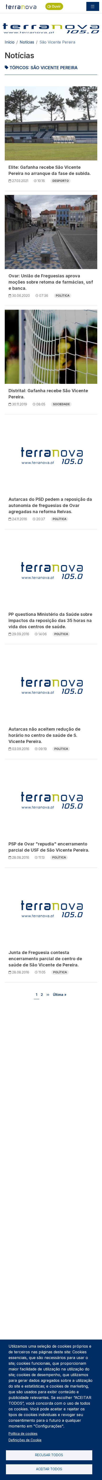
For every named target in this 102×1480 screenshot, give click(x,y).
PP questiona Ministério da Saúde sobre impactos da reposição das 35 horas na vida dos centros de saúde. (50, 620)
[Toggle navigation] (92, 6)
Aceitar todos (49, 1469)
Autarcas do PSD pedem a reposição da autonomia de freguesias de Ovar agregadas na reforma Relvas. (50, 505)
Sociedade (61, 404)
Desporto (60, 181)
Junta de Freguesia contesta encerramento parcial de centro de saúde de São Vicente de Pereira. (45, 958)
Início (9, 42)
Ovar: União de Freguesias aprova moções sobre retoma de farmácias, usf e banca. (51, 282)
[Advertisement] (51, 1058)
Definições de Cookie (25, 1440)
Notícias (27, 42)
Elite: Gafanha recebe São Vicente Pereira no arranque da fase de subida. (50, 170)
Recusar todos (49, 1455)
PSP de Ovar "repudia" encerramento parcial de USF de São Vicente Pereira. (49, 847)
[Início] (21, 6)
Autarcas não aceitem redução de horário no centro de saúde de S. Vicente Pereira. (44, 735)
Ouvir (56, 6)
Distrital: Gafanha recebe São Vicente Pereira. (48, 393)
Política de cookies (23, 1434)
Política (63, 295)
